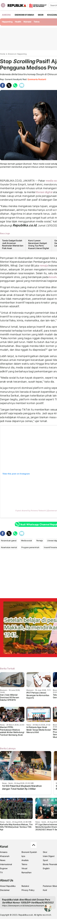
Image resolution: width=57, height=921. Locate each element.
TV (1, 872)
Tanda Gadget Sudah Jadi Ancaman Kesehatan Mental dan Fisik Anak (12, 244)
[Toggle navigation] (3, 5)
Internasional (6, 864)
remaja (43, 265)
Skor (45, 852)
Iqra (23, 856)
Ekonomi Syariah (24, 15)
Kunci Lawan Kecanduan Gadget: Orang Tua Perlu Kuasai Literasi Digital (38, 244)
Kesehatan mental (9, 547)
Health (18, 21)
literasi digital (44, 192)
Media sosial (26, 540)
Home (2, 54)
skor (40, 15)
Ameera (11, 54)
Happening (7, 21)
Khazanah (4, 856)
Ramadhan (26, 872)
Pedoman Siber (50, 886)
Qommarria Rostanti (36, 79)
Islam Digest (48, 856)
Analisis (25, 860)
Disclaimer (5, 890)
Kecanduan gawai (8, 540)
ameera (6, 15)
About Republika (7, 886)
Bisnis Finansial (50, 864)
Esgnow (4, 868)
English (46, 868)
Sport (45, 860)
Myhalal (27, 21)
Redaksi (25, 886)
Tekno (37, 21)
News (2, 860)
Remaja (39, 540)
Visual (24, 868)
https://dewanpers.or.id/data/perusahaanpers (23, 905)
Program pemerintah (30, 547)
